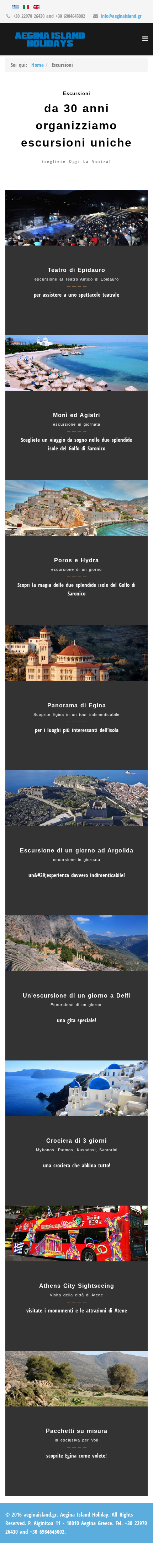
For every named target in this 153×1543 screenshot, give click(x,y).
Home (37, 64)
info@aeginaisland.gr (121, 16)
